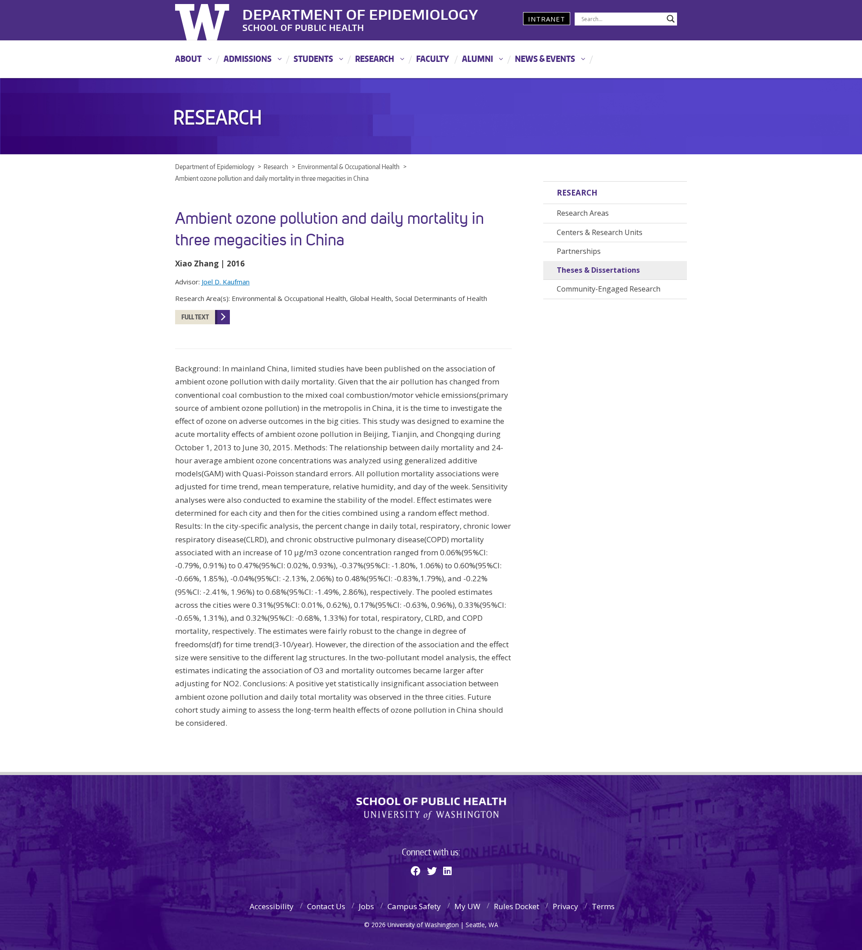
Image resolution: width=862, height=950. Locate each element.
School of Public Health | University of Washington (431, 808)
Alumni (477, 58)
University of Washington (211, 20)
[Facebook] (416, 870)
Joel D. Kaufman (226, 281)
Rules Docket (516, 906)
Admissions (248, 58)
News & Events (545, 58)
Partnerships (579, 251)
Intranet (546, 18)
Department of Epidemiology (360, 13)
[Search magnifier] (670, 19)
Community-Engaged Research (608, 289)
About (188, 58)
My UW (467, 906)
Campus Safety (414, 906)
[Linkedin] (447, 870)
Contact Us (326, 906)
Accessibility (272, 906)
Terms (603, 906)
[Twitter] (432, 870)
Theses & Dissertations (598, 270)
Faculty (432, 58)
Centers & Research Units (599, 232)
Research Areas (583, 213)
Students (313, 58)
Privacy (565, 906)
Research (374, 58)
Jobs (366, 906)
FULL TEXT (195, 317)
